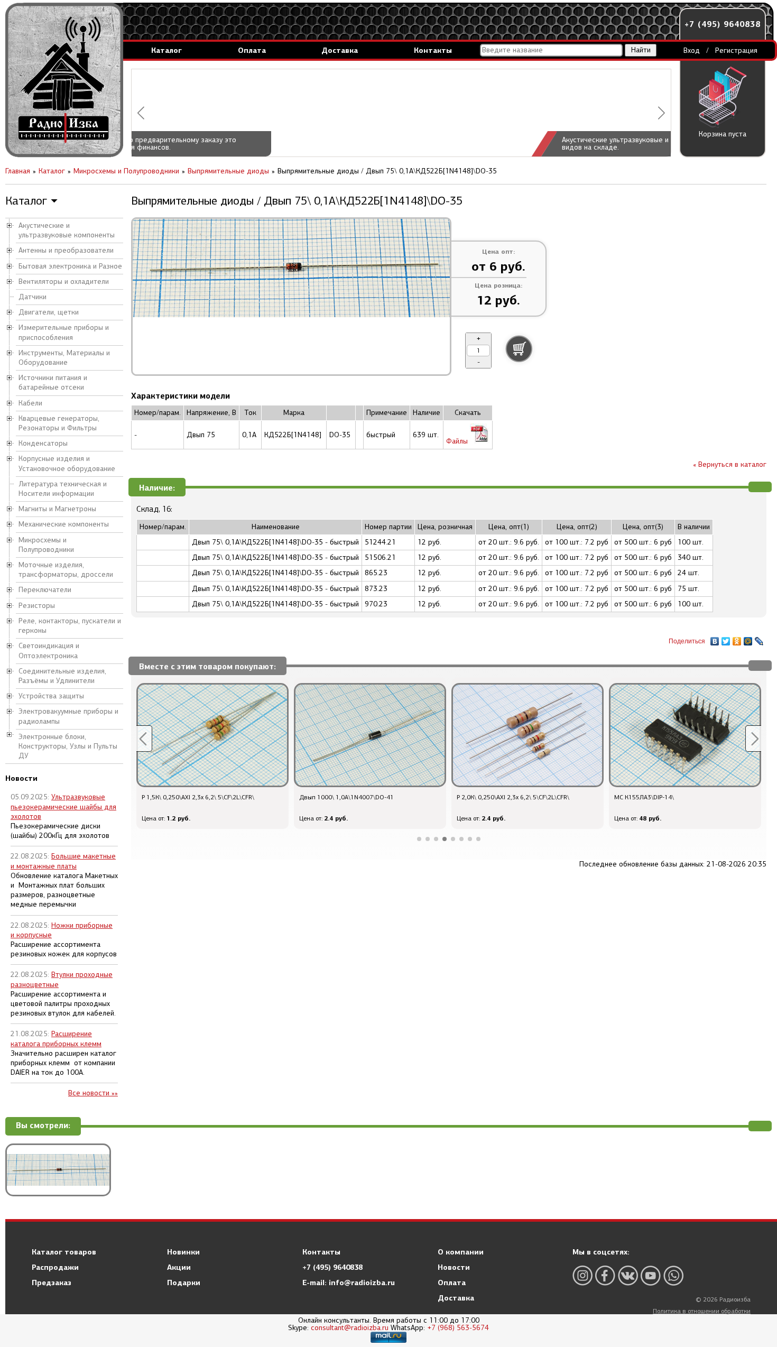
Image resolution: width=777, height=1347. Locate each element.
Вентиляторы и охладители (63, 281)
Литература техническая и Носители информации (62, 488)
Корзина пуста (722, 134)
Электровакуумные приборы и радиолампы (68, 716)
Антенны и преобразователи (66, 250)
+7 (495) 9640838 (722, 24)
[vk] (628, 1275)
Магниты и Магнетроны (57, 508)
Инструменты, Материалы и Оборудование (64, 357)
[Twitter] (726, 638)
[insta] (582, 1275)
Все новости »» (93, 1092)
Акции (179, 1267)
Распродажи (55, 1267)
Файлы (458, 441)
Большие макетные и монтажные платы (63, 861)
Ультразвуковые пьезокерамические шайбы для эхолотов (63, 806)
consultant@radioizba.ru (349, 1327)
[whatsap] (673, 1275)
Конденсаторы (43, 443)
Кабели (30, 403)
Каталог (166, 50)
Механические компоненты (63, 524)
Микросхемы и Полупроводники (46, 545)
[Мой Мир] (748, 638)
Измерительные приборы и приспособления (63, 332)
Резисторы (36, 605)
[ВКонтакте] (714, 638)
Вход (691, 50)
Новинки (183, 1252)
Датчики (32, 296)
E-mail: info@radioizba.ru (348, 1282)
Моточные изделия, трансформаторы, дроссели (65, 569)
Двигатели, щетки (48, 312)
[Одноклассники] (737, 638)
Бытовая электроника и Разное (70, 266)
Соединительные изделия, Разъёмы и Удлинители (62, 676)
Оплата (252, 50)
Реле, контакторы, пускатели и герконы (69, 625)
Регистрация (736, 50)
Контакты (433, 50)
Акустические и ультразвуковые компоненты (66, 230)
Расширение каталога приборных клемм (56, 1038)
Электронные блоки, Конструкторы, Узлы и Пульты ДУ (67, 746)
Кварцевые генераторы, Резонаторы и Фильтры (58, 423)
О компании (461, 1252)
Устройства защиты (51, 695)
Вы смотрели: (43, 1125)
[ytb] (651, 1275)
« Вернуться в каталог (729, 464)
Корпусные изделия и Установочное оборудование (66, 463)
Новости (454, 1267)
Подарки (183, 1282)
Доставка (339, 50)
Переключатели (44, 589)
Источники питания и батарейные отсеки (52, 382)
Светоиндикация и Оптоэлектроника (48, 650)
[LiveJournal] (759, 638)
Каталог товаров (64, 1252)
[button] (141, 112)
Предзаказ (51, 1282)
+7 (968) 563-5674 (458, 1327)
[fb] (605, 1275)
